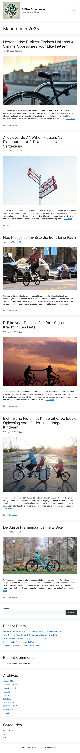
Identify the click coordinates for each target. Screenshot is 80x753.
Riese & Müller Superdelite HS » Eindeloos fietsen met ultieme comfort (32, 631)
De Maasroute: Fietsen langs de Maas (19, 642)
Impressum (39, 747)
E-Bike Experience (33, 9)
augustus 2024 (9, 709)
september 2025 (10, 685)
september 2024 (10, 706)
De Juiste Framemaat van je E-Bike (33, 527)
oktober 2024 (8, 702)
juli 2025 (6, 692)
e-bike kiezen (11, 125)
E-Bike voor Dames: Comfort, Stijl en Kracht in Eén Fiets (34, 325)
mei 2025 (7, 699)
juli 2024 (6, 713)
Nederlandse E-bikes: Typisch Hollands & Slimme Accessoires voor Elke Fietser (38, 44)
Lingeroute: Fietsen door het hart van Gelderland (23, 646)
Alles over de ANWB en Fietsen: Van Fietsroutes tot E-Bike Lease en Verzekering (33, 141)
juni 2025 (7, 695)
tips (4, 737)
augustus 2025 (9, 688)
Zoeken (6, 608)
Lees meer (70, 119)
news (8, 225)
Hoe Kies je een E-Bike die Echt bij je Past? (39, 237)
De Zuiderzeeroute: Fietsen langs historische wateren (25, 638)
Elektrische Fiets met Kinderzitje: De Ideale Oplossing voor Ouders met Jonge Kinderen (39, 422)
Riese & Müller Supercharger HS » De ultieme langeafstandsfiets (30, 635)
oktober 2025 (8, 681)
